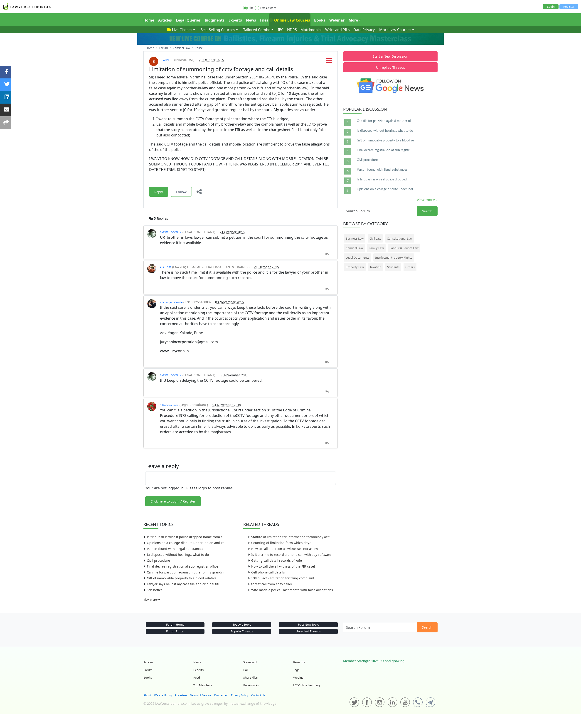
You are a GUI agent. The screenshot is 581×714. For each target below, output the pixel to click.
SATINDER (167, 60)
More (353, 20)
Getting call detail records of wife (276, 560)
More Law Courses (395, 29)
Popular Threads (242, 631)
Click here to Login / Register (172, 501)
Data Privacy (364, 29)
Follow (181, 191)
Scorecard (250, 662)
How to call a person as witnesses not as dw (284, 548)
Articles (165, 20)
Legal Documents (357, 257)
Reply (158, 191)
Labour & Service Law (404, 248)
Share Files (250, 677)
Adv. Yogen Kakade (171, 302)
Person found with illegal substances (175, 548)
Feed (196, 677)
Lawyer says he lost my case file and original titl (183, 584)
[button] (329, 61)
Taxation (375, 267)
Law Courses (268, 8)
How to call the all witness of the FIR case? (283, 566)
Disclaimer (221, 695)
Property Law (355, 267)
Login (551, 7)
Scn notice (154, 590)
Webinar (337, 20)
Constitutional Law (399, 238)
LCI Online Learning (306, 685)
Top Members (202, 685)
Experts (235, 20)
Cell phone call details (268, 572)
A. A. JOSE (165, 267)
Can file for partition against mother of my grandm (185, 572)
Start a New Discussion (390, 56)
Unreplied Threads (390, 67)
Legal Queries (188, 20)
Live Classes (182, 29)
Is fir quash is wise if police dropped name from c (184, 537)
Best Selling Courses (217, 29)
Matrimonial (311, 29)
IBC (280, 29)
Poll (245, 670)
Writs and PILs (337, 29)
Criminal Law (354, 248)
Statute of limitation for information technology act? (290, 537)
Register (568, 7)
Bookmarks (251, 685)
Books (319, 20)
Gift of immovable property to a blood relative (181, 578)
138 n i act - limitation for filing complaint (282, 578)
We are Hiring (163, 695)
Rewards (299, 662)
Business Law (355, 238)
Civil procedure (158, 560)
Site (251, 8)
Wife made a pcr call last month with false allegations (292, 590)
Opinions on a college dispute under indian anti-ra (185, 543)
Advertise (181, 695)
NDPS (292, 29)
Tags (296, 670)
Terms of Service (200, 695)
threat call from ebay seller (271, 584)
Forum (148, 670)
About (147, 695)
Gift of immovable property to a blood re (385, 140)
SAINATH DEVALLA (171, 232)
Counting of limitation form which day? (280, 543)
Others (410, 267)
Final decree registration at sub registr (383, 150)
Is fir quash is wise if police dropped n (383, 179)
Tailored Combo (257, 29)
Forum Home (175, 624)
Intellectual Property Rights (393, 257)
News (251, 20)
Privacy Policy (239, 695)
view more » (427, 199)
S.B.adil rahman (169, 405)
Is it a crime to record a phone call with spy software (291, 554)
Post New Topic (308, 624)
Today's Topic (242, 624)
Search (427, 211)
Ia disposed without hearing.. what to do (178, 554)
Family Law (376, 248)
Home (148, 20)
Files (264, 20)
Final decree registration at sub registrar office (182, 566)
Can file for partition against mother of (384, 121)
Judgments (214, 20)
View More (150, 600)
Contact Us (258, 695)
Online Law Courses (291, 20)
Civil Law (375, 238)
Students (393, 267)
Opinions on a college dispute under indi (385, 189)
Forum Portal (175, 631)
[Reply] (327, 254)
